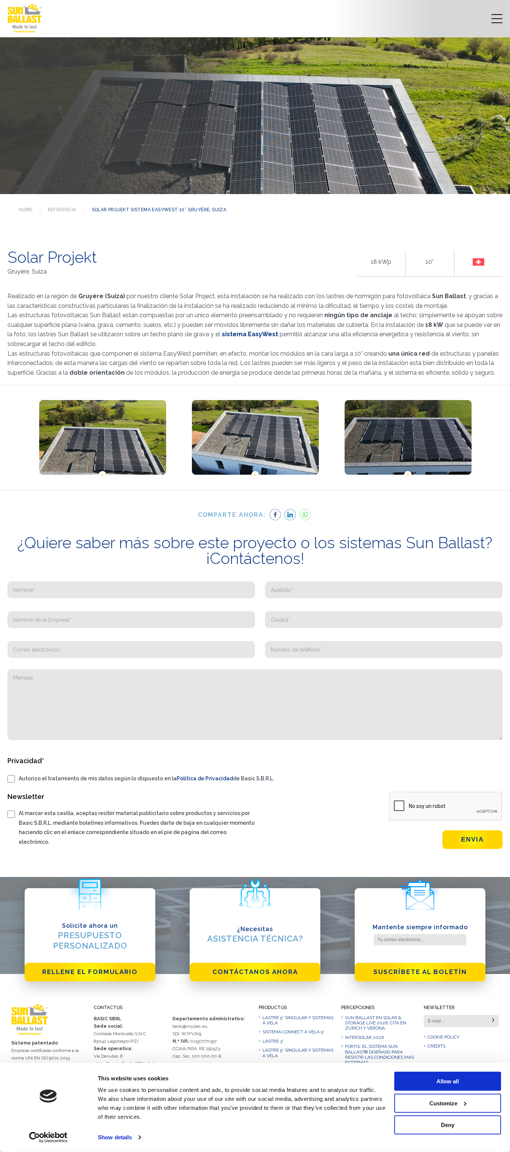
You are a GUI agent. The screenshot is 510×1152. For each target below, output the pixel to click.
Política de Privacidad (205, 778)
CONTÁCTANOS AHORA (255, 971)
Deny (447, 1125)
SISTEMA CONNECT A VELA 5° (293, 1031)
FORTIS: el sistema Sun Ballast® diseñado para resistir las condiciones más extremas (379, 1054)
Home (25, 209)
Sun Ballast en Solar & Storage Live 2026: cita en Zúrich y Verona (375, 1023)
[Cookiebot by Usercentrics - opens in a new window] (48, 1137)
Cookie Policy (443, 1037)
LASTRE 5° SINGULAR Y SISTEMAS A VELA (297, 1020)
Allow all (447, 1081)
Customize (443, 1103)
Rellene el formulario (90, 971)
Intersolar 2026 (364, 1037)
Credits (436, 1046)
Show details (115, 1137)
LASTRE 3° (273, 1041)
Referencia (62, 209)
